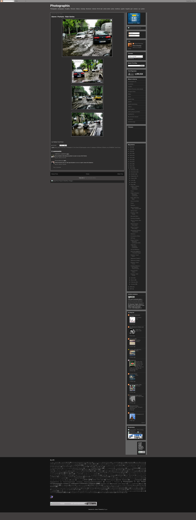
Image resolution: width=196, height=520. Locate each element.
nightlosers (103, 478)
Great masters (56, 472)
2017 (131, 153)
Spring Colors (134, 210)
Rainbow (133, 205)
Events (114, 469)
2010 (131, 168)
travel (55, 491)
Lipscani (104, 475)
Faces (132, 191)
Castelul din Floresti (142, 465)
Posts (131, 33)
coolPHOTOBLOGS (58, 468)
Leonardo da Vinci (80, 475)
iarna (72, 473)
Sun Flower (133, 488)
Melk (76, 476)
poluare (51, 485)
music (64, 478)
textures (72, 489)
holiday (61, 473)
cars (118, 465)
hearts (124, 472)
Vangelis (80, 491)
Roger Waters (141, 485)
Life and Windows (135, 249)
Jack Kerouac (108, 473)
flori (92, 471)
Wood (109, 492)
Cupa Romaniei (88, 468)
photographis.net (132, 81)
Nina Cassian (109, 478)
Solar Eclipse (92, 488)
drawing (135, 468)
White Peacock (77, 492)
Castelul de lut (135, 465)
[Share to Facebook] (64, 145)
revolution (131, 485)
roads (136, 485)
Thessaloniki (117, 489)
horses (67, 473)
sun (128, 488)
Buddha (85, 465)
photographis (67, 503)
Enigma (102, 469)
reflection (109, 485)
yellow (124, 492)
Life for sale (97, 475)
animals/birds (130, 462)
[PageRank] (141, 452)
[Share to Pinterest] (66, 145)
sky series (84, 488)
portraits (56, 485)
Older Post (120, 174)
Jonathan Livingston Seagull (141, 473)
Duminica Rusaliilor (135, 218)
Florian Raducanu (59, 160)
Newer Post (54, 174)
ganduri (136, 471)
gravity (51, 472)
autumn (82, 463)
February (133, 282)
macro (55, 476)
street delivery (116, 488)
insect (96, 473)
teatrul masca (59, 489)
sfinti (62, 488)
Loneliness (109, 475)
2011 (131, 166)
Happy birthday (109, 472)
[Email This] (60, 145)
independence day (90, 473)
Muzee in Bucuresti (71, 478)
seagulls (110, 486)
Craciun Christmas (79, 468)
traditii (125, 489)
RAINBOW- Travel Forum (115, 147)
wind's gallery (131, 109)
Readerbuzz (133, 360)
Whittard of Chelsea (85, 492)
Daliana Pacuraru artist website (135, 89)
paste (67, 479)
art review (142, 462)
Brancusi (65, 465)
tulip (64, 491)
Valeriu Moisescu (69, 491)
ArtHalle (52, 463)
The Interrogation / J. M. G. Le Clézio (94, 489)
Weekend (133, 233)
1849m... (137, 350)
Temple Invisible (66, 489)
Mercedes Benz (134, 216)
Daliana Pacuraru (138, 43)
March (132, 280)
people (73, 479)
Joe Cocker (132, 473)
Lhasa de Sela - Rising (89, 475)
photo (56, 147)
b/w (95, 463)
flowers (100, 471)
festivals (71, 471)
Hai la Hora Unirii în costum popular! (89, 472)
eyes (131, 469)
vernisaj (92, 491)
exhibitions (120, 469)
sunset (139, 488)
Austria (77, 463)
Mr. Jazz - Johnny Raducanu (136, 476)
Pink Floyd (136, 483)
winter (96, 492)
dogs (116, 468)
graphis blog (131, 99)
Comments (132, 35)
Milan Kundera (92, 476)
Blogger (105, 509)
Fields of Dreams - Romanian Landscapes (135, 194)
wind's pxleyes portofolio (134, 111)
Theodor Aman (110, 489)
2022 (131, 147)
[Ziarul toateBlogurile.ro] (139, 432)
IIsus (80, 473)
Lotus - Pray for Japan (130, 475)
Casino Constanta (128, 465)
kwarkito (132, 413)
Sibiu (73, 488)
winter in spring (103, 492)
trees (60, 491)
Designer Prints (131, 91)
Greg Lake (75, 472)
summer (122, 488)
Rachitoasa (82, 485)
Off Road (133, 238)
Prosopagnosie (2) (140, 414)
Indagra (84, 473)
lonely (113, 475)
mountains (123, 476)
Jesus (122, 473)
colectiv (97, 466)
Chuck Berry (80, 466)
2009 (131, 286)
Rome (68, 486)
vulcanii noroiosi (53, 492)
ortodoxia (125, 478)
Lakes (71, 475)
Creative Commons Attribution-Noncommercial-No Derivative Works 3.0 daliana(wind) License (136, 302)
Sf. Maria (143, 486)
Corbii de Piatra (66, 468)
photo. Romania (122, 479)
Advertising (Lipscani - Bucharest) (136, 231)
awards (87, 463)
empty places (94, 469)
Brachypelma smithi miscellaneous (56, 465)
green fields (68, 472)
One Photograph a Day (135, 384)
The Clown (138, 385)
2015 (131, 157)
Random (104, 485)
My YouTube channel (133, 116)
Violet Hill (128, 491)
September (134, 176)
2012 (131, 163)
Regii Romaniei (115, 485)
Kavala (67, 475)
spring (106, 488)
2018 (131, 151)
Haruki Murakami (117, 472)
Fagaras (52, 471)
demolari (111, 468)
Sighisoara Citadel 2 (135, 258)
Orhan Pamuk (120, 478)
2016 (131, 155)
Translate (139, 58)
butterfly (89, 465)
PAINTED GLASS (132, 478)
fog (111, 471)
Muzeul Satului (79, 478)
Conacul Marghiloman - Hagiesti (134, 466)
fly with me (107, 471)
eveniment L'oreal (108, 469)
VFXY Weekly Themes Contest (101, 491)
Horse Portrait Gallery (134, 271)
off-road (114, 478)
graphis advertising (132, 104)
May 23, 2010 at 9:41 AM (60, 157)
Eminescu (86, 469)
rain (108, 147)
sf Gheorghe (129, 486)
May (132, 184)
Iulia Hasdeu (102, 473)
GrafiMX (130, 86)
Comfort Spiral (133, 373)
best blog (104, 463)
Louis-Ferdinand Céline (141, 475)
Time (121, 489)
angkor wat (122, 462)
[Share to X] (63, 145)
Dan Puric (106, 468)
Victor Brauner (110, 491)
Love (51, 476)
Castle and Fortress (55, 466)
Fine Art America (86, 471)
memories (80, 476)
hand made (103, 472)
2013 (131, 161)
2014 (131, 159)
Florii (96, 471)
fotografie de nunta (118, 471)
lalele (75, 475)
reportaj (126, 485)
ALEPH (116, 462)
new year (94, 478)
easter (75, 469)
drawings (142, 468)
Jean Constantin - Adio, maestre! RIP (136, 208)
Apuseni (137, 462)
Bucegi (73, 465)
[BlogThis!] (61, 145)
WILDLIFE (91, 492)
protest (77, 485)
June (132, 182)
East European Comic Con (67, 469)
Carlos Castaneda (113, 465)
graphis (130, 101)
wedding (72, 492)
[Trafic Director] (135, 438)
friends (124, 471)
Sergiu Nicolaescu (122, 486)
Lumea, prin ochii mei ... (136, 349)
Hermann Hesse (130, 472)
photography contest (105, 483)
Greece (61, 472)
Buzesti (93, 465)
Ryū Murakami (79, 486)
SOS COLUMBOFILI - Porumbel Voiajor (136, 252)
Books (119, 463)
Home (87, 174)
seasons (115, 486)
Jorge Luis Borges (54, 475)
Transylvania (138, 489)
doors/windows (121, 468)
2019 (131, 149)
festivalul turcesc (78, 471)
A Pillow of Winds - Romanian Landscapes (135, 188)
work (113, 492)
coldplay (91, 466)
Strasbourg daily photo (136, 395)
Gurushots (80, 472)
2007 (131, 289)
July (132, 180)
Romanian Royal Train (62, 486)
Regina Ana (121, 485)
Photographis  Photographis (113, 481)
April (132, 277)
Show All (143, 422)
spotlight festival (99, 488)
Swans (144, 488)
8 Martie (90, 462)
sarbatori (105, 486)
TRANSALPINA (131, 489)
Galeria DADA (131, 471)
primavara (73, 485)
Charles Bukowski (66, 466)
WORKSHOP (119, 492)
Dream (51, 469)
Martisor (72, 476)
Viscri (132, 491)
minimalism (98, 476)
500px (129, 94)
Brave (137, 375)
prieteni (66, 485)
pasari (63, 479)
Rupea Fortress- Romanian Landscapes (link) (135, 241)
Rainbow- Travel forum (135, 255)
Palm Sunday (138, 478)
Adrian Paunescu (106, 462)
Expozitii (126, 469)
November (133, 171)
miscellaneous (105, 476)
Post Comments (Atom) (90, 177)
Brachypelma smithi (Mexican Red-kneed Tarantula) (133, 463)
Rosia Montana (73, 486)
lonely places (120, 475)
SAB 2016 (87, 486)
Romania (52, 486)
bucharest (78, 465)
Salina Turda (99, 486)
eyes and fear (136, 469)
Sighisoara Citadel (135, 260)
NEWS (99, 478)
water (67, 492)
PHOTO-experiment (111, 479)
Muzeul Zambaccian (88, 478)
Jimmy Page (127, 473)
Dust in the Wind (135, 201)
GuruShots (130, 84)
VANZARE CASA (87, 491)
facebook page (131, 121)
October (133, 174)
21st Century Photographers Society (79, 462)
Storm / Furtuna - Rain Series (135, 228)
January (133, 284)
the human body (84, 489)
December (133, 169)
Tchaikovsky (54, 489)
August (133, 178)
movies (128, 476)
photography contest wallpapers (119, 483)
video (116, 491)
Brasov (69, 465)
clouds (85, 466)
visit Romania (138, 491)
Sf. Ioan (138, 486)
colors (101, 466)
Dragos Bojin (129, 468)
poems (142, 483)
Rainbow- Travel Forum (135, 263)
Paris (143, 478)
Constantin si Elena (135, 236)
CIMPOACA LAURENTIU (60, 154)
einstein (79, 469)
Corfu (72, 468)
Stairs (111, 488)
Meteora (86, 476)
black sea (110, 463)
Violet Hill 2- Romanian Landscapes (134, 246)
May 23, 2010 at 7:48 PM (60, 164)
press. (62, 485)
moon (111, 476)
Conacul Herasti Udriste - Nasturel (121, 466)
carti (122, 465)
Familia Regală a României (60, 471)
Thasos (76, 489)
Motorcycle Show (117, 476)
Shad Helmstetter (68, 488)
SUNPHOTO (131, 114)
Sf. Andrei (134, 486)
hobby (57, 473)
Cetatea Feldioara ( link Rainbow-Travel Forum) (135, 267)
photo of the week (62, 147)
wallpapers (60, 492)
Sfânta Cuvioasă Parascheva (55, 488)
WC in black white (139, 396)
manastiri (67, 476)
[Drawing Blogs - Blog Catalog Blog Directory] (136, 431)
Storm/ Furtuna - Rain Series (135, 224)
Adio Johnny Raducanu (97, 462)
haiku (98, 472)
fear (67, 471)
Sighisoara (78, 488)
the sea (104, 489)
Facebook (130, 119)
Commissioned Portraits (109, 466)
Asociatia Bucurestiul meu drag (61, 463)
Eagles (59, 469)
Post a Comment (57, 167)
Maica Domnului (61, 476)
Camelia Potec (105, 465)
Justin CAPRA (61, 475)
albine (113, 462)
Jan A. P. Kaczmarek (115, 473)
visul (143, 491)
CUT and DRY (133, 339)
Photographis (60, 5)
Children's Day (74, 466)
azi (91, 463)
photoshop (130, 483)
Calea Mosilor (99, 465)
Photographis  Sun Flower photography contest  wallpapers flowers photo (86, 147)
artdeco (130, 106)
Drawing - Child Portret (134, 213)
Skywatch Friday (134, 406)
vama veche (76, 491)
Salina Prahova (93, 486)
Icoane (76, 473)
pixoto (129, 96)
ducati (56, 469)
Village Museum (121, 491)
